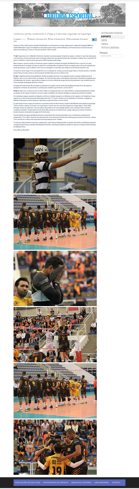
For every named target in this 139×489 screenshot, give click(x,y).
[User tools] (94, 39)
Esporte (23, 39)
